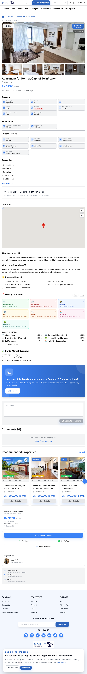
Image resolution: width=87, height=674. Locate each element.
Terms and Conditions (10, 612)
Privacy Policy (65, 605)
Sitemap (63, 612)
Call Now (25, 541)
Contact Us (6, 605)
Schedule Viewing (45, 535)
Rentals (20, 9)
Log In (73, 3)
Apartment (21, 17)
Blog (61, 601)
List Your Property (41, 3)
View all (82, 452)
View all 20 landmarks (11, 345)
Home (6, 9)
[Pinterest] (61, 635)
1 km (75, 295)
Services (56, 9)
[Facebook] (26, 635)
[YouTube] (49, 635)
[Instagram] (32, 635)
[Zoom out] (82, 215)
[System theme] (27, 3)
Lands (28, 9)
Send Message (45, 547)
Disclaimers (64, 609)
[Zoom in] (82, 210)
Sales (13, 9)
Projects (36, 9)
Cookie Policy (62, 662)
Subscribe (62, 624)
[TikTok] (55, 635)
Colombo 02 (32, 17)
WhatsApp (65, 541)
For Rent (34, 605)
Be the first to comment (43, 441)
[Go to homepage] (3, 17)
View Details (15, 501)
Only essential (12, 668)
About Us (5, 601)
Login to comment (73, 421)
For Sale (34, 601)
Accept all (26, 668)
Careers (5, 609)
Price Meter (46, 9)
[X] (38, 635)
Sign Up (81, 3)
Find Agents (70, 9)
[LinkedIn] (43, 635)
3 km (82, 295)
